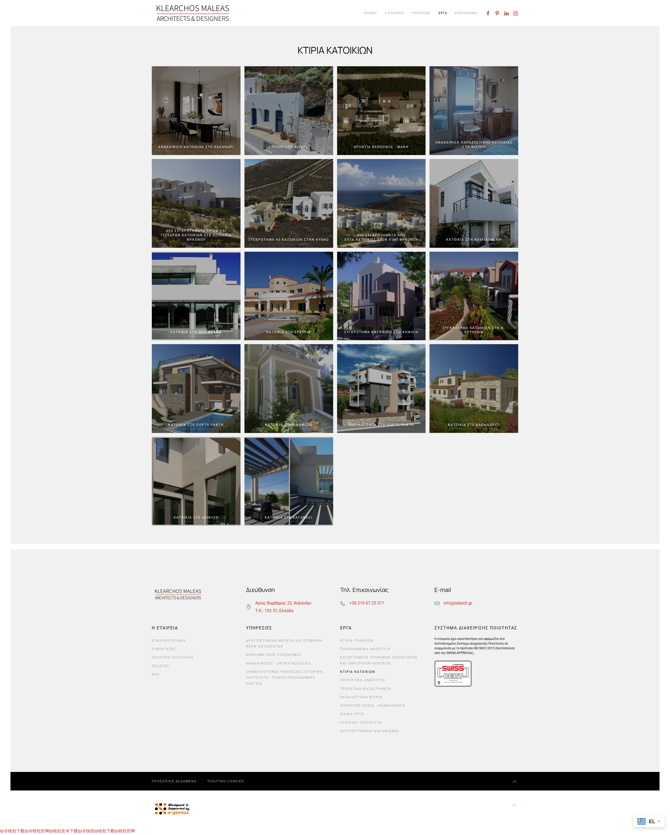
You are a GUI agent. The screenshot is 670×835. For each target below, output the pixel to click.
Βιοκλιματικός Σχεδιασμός (274, 655)
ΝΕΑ (156, 674)
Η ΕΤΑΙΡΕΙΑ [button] (394, 13)
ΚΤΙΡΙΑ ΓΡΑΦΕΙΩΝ (357, 640)
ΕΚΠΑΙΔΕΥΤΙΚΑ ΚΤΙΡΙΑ (361, 697)
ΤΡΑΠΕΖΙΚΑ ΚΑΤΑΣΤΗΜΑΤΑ (366, 689)
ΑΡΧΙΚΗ (370, 13)
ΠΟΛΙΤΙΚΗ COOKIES (226, 781)
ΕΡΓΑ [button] (443, 13)
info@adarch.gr (458, 603)
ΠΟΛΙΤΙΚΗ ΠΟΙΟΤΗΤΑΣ (173, 657)
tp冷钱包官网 (37, 830)
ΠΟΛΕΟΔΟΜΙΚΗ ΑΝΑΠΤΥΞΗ (365, 649)
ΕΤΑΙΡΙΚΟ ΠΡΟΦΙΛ (169, 640)
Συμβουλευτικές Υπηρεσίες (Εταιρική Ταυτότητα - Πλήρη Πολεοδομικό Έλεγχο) (284, 677)
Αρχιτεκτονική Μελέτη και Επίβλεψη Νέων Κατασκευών (284, 643)
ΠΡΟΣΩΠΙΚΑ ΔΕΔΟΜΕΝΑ (174, 781)
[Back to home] (193, 13)
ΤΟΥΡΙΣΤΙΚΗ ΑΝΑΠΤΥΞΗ (362, 680)
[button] (514, 781)
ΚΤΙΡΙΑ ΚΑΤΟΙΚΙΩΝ (357, 672)
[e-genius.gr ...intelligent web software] (170, 808)
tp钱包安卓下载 (63, 830)
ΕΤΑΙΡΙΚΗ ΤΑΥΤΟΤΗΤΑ (361, 722)
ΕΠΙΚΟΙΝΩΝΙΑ (466, 13)
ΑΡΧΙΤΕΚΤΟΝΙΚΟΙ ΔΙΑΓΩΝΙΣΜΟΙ (369, 731)
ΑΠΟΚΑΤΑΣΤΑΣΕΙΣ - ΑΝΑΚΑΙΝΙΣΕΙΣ (372, 705)
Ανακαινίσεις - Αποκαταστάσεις (278, 663)
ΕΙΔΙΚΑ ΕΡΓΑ (352, 714)
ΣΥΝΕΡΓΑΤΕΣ (164, 649)
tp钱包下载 (104, 830)
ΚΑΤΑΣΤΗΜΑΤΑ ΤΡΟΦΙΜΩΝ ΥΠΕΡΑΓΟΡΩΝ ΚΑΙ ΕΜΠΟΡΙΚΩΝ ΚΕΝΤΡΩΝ (378, 660)
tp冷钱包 (86, 830)
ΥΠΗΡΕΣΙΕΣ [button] (421, 13)
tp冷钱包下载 (12, 830)
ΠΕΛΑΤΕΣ (160, 666)
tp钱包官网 (125, 830)
